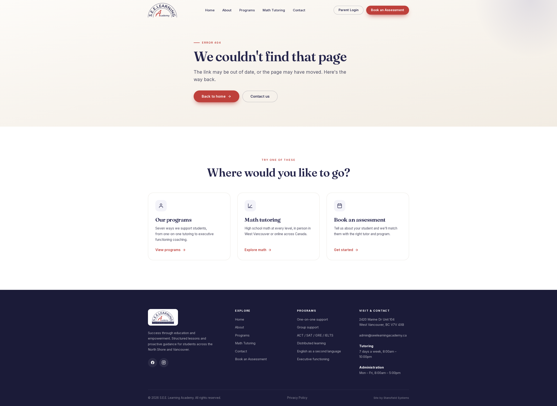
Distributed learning (311, 343)
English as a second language (319, 351)
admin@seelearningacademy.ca (383, 335)
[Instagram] (163, 362)
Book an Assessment (387, 10)
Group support (308, 327)
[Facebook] (152, 362)
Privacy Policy (297, 397)
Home (210, 10)
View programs (168, 250)
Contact (299, 10)
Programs (247, 10)
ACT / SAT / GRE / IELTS (315, 335)
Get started (343, 250)
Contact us (260, 96)
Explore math (255, 250)
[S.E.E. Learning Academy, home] (162, 10)
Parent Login (349, 10)
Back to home (214, 96)
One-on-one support (312, 319)
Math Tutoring (274, 10)
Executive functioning (313, 359)
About (227, 10)
